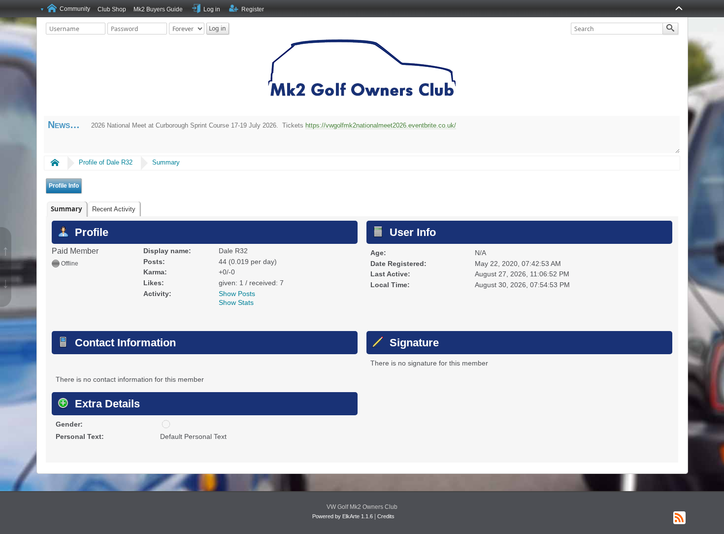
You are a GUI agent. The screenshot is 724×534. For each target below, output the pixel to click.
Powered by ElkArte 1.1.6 (342, 516)
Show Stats (236, 302)
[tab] (67, 209)
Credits (386, 516)
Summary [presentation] (66, 208)
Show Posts (237, 294)
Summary (166, 162)
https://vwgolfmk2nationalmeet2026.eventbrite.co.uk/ (380, 125)
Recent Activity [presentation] (113, 209)
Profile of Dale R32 (105, 162)
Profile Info (64, 185)
